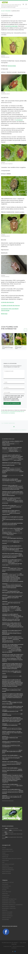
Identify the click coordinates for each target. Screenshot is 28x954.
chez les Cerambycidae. (14, 565)
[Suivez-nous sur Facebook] (15, 951)
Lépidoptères (5, 897)
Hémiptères (8, 10)
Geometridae (7, 457)
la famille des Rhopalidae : (13, 471)
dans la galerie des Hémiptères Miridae (11, 762)
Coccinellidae (16, 640)
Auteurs (4, 853)
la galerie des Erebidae (10, 618)
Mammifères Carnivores (8, 901)
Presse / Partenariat (6, 871)
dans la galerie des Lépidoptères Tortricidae (11, 768)
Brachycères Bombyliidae (9, 530)
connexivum (19, 120)
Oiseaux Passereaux (7, 915)
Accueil (2, 10)
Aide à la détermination (7, 849)
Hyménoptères (6, 895)
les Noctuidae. (10, 611)
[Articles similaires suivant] (25, 329)
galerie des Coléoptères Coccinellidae (14, 518)
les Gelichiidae (12, 609)
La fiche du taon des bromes (14, 710)
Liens (3, 862)
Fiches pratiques (6, 891)
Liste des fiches (5, 866)
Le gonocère (18, 347)
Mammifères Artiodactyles (9, 899)
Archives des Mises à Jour (7, 851)
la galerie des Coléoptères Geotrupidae (11, 790)
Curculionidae (9, 639)
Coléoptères (5, 888)
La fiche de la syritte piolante (14, 714)
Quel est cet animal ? (12, 942)
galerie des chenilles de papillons (15, 494)
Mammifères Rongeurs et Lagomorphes (12, 904)
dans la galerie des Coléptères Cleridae (11, 785)
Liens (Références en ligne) (8, 864)
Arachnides (5, 884)
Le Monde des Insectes (7, 302)
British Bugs (4, 313)
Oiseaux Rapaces (6, 917)
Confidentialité (5, 854)
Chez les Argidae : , (9, 481)
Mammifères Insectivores (9, 902)
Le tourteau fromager (7, 347)
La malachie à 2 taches (13, 828)
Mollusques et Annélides (8, 906)
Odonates (4, 910)
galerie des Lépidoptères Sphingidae (10, 464)
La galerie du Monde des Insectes (10, 305)
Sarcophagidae (5, 626)
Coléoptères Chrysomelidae (13, 547)
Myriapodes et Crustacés (9, 908)
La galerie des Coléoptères (13, 573)
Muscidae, (4, 625)
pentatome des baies (11, 26)
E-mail (6, 387)
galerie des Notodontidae (7, 616)
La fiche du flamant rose (12, 724)
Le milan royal (10, 832)
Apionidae (17, 443)
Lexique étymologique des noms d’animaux (12, 858)
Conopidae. (4, 628)
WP (10, 946)
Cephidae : (9, 483)
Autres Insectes (6, 886)
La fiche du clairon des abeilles (14, 727)
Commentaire (9, 371)
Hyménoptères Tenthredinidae (8, 525)
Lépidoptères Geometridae (13, 632)
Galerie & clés (5, 856)
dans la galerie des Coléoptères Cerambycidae (11, 756)
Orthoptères (5, 919)
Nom (5, 382)
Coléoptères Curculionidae (8, 501)
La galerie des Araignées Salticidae (15, 774)
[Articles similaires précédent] (22, 329)
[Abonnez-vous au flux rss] (12, 951)
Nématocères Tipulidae (9, 529)
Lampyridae (16, 642)
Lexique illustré (5, 860)
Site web (7, 392)
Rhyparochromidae (6, 649)
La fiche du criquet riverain (13, 676)
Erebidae (16, 459)
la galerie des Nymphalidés (12, 672)
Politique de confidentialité (8, 869)
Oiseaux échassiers (7, 912)
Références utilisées (6, 873)
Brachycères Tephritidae (17, 532)
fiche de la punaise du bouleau (15, 736)
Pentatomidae (12, 66)
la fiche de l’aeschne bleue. (17, 742)
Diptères (4, 889)
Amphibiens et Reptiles (8, 882)
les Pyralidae (12, 610)
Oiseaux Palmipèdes (7, 914)
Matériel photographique (7, 867)
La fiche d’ (14, 795)
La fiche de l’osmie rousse (13, 750)
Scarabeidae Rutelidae (14, 442)
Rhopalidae (4, 648)
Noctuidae (11, 460)
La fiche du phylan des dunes (14, 475)
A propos (4, 847)
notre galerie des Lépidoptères (8, 657)
